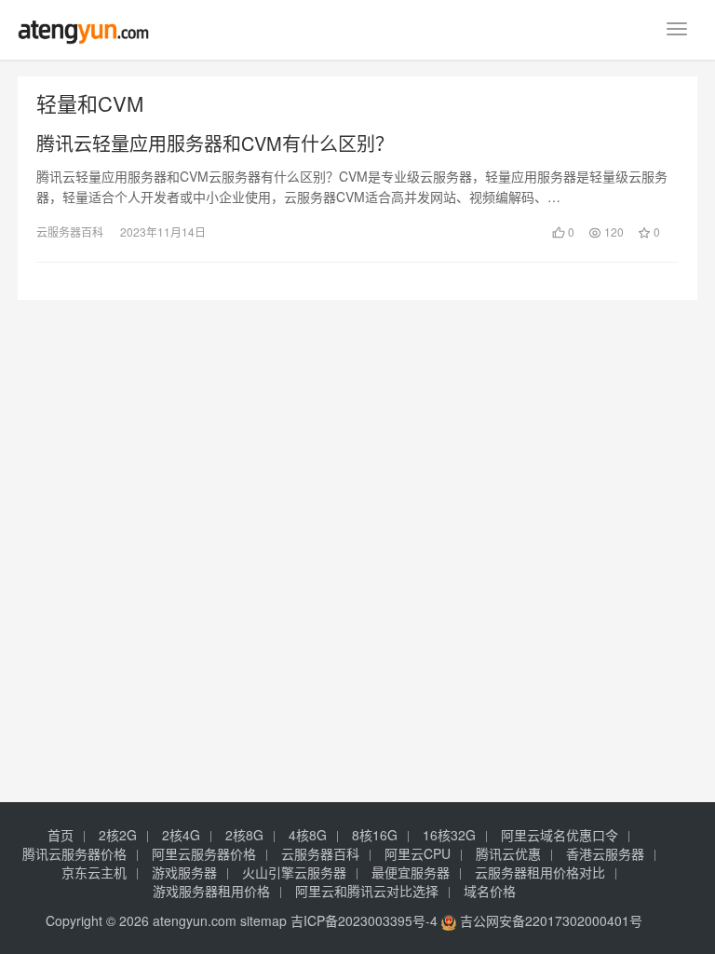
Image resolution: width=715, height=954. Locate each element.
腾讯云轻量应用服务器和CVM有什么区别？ (215, 143)
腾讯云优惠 (508, 853)
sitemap (263, 920)
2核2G (118, 834)
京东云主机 (94, 872)
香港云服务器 (605, 853)
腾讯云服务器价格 (74, 853)
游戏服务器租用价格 (211, 890)
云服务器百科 (69, 231)
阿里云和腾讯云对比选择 (366, 890)
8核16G (375, 834)
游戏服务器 (184, 872)
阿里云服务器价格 (204, 853)
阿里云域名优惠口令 (559, 834)
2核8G (244, 834)
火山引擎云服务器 (294, 872)
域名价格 (490, 890)
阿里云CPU (417, 853)
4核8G (308, 834)
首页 (60, 834)
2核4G (181, 834)
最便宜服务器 (410, 872)
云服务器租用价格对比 (540, 872)
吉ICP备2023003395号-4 (364, 920)
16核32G (449, 834)
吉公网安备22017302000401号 (549, 920)
